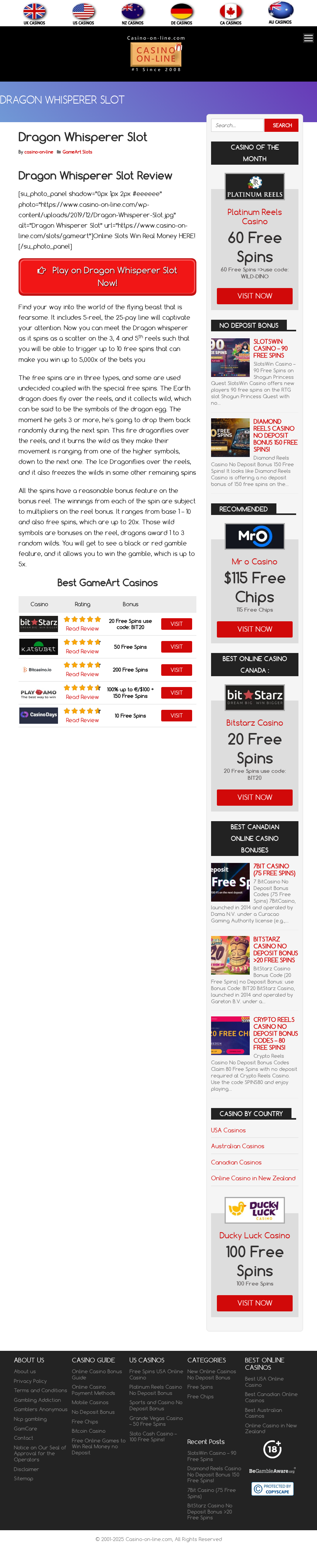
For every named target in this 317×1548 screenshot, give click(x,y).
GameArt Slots (77, 152)
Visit (176, 624)
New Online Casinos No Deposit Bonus (211, 1374)
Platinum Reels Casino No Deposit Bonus (156, 1390)
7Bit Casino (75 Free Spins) (274, 870)
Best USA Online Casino (264, 1382)
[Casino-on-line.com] (155, 71)
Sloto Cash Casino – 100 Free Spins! (153, 1436)
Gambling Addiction (37, 1400)
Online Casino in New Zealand (253, 1178)
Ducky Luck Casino (255, 1235)
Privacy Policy (30, 1381)
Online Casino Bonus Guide (97, 1374)
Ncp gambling (30, 1419)
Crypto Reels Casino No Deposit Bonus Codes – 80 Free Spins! (276, 1033)
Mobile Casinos (90, 1402)
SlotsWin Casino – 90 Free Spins (271, 348)
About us (25, 1371)
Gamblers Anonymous (41, 1409)
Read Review (82, 628)
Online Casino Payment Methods (93, 1390)
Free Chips (85, 1421)
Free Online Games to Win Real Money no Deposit (99, 1446)
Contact (23, 1438)
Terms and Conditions (40, 1390)
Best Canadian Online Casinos (271, 1397)
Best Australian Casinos (263, 1413)
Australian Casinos (237, 1146)
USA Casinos (228, 1130)
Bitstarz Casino (255, 723)
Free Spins (200, 1387)
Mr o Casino (255, 561)
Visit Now (255, 296)
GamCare (25, 1428)
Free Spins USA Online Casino (156, 1374)
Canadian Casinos (236, 1162)
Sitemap (23, 1478)
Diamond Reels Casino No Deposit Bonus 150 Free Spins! (276, 435)
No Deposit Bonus (93, 1412)
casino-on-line (38, 152)
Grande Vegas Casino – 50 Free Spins (156, 1421)
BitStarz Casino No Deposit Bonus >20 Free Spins (276, 950)
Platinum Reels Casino (255, 216)
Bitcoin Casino (89, 1431)
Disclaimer (26, 1469)
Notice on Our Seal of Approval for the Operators (40, 1453)
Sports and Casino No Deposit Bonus (156, 1405)
